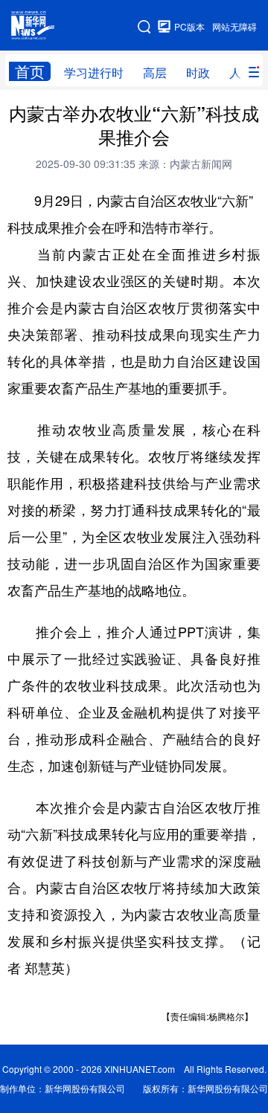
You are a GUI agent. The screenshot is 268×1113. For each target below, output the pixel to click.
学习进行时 (94, 72)
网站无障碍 (234, 26)
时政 (198, 72)
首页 (30, 71)
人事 (241, 72)
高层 (155, 72)
